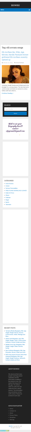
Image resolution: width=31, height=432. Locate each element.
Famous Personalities (11, 188)
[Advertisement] (15, 27)
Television (8, 204)
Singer (7, 200)
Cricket (7, 186)
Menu (2, 10)
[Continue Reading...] (7, 93)
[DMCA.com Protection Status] (4, 431)
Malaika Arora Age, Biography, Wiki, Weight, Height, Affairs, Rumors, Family (15, 346)
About (11, 413)
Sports (7, 202)
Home (11, 408)
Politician (8, 197)
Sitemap (12, 419)
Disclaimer (12, 417)
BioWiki (15, 5)
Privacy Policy (14, 415)
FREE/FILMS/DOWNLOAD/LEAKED (16, 190)
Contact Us (13, 411)
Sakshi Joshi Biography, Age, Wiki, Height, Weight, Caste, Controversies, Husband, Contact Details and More (15, 340)
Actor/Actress (20, 62)
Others (7, 195)
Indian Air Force (9, 193)
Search (15, 113)
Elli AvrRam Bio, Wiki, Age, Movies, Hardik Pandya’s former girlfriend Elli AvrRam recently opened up (15, 56)
